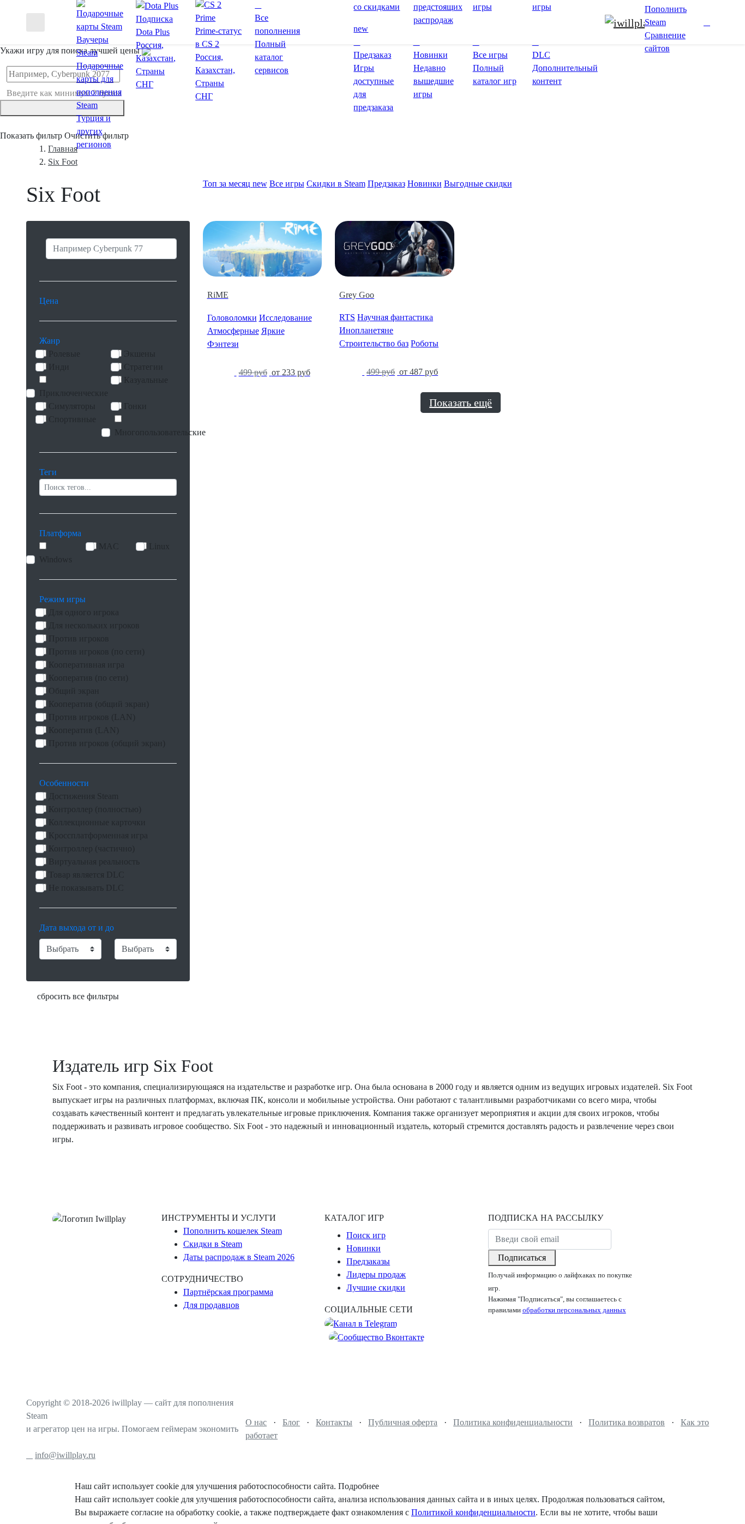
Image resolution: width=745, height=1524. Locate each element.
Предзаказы (368, 1261)
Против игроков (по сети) (97, 651)
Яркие (273, 330)
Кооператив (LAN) (84, 730)
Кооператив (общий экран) (99, 704)
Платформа (60, 533)
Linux (159, 546)
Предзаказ (386, 183)
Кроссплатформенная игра (98, 835)
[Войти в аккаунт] (707, 22)
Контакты (334, 1422)
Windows (55, 559)
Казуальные (146, 380)
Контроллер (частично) (92, 848)
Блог (291, 1422)
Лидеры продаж (376, 1274)
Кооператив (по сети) (88, 677)
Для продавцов (211, 1305)
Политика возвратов (626, 1422)
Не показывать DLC (86, 887)
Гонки (135, 406)
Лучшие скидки (375, 1287)
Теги (48, 472)
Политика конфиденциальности (513, 1422)
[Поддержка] (696, 22)
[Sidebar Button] (35, 22)
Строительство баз (373, 343)
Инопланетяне (366, 330)
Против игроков (79, 638)
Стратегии (143, 366)
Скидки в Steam (336, 183)
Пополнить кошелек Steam (232, 1230)
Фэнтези (223, 344)
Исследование (285, 317)
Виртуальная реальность (94, 861)
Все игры (286, 183)
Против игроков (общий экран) (107, 743)
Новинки (424, 183)
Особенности (64, 783)
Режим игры (62, 599)
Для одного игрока (84, 612)
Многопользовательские (160, 432)
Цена (48, 300)
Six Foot (62, 161)
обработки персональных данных (574, 1310)
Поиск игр (366, 1235)
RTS (347, 317)
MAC (109, 546)
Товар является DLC (86, 874)
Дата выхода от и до (76, 927)
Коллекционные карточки (97, 822)
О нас (256, 1422)
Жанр (49, 340)
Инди (59, 366)
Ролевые (64, 353)
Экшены (139, 353)
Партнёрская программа (228, 1292)
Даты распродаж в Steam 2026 (239, 1257)
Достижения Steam (83, 796)
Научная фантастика (395, 317)
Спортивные (72, 419)
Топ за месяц (235, 183)
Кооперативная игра (86, 664)
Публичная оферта (402, 1422)
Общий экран (74, 690)
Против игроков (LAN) (92, 717)
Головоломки (232, 317)
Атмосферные (233, 330)
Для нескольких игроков (94, 625)
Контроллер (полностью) (95, 809)
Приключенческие (73, 393)
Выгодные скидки (478, 183)
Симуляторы (72, 406)
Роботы (424, 343)
